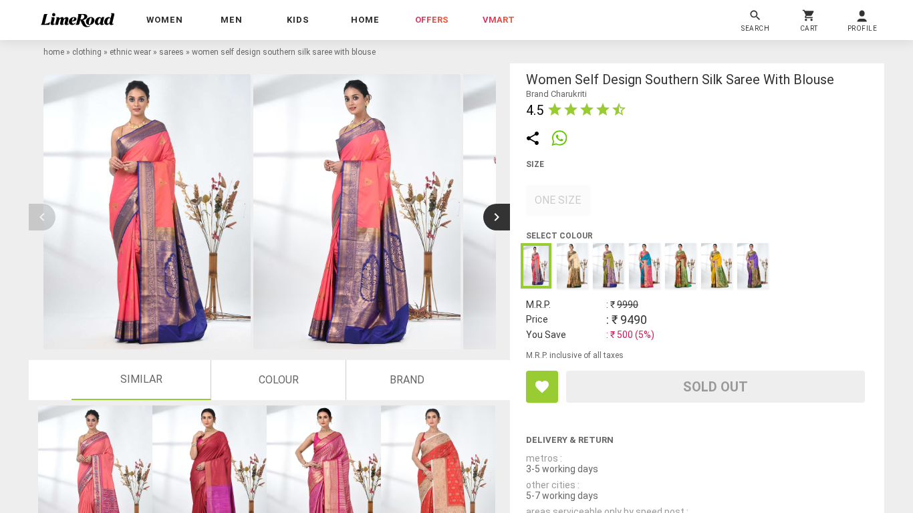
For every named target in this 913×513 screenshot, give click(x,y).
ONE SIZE (558, 200)
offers (431, 20)
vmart (499, 20)
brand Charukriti (556, 94)
